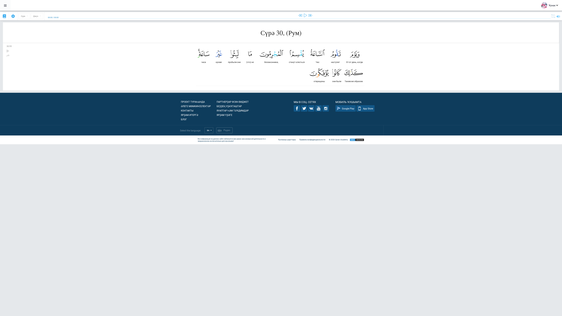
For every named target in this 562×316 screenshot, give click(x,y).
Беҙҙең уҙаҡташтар (229, 106)
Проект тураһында (193, 101)
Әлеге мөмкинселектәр (196, 106)
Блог (184, 119)
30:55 (9, 46)
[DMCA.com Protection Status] (357, 139)
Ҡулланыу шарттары (287, 139)
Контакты (187, 110)
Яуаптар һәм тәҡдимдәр (233, 110)
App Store (368, 108)
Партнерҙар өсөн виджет (233, 101)
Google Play (348, 108)
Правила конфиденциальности (312, 139)
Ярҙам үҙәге (224, 114)
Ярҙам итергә (189, 114)
